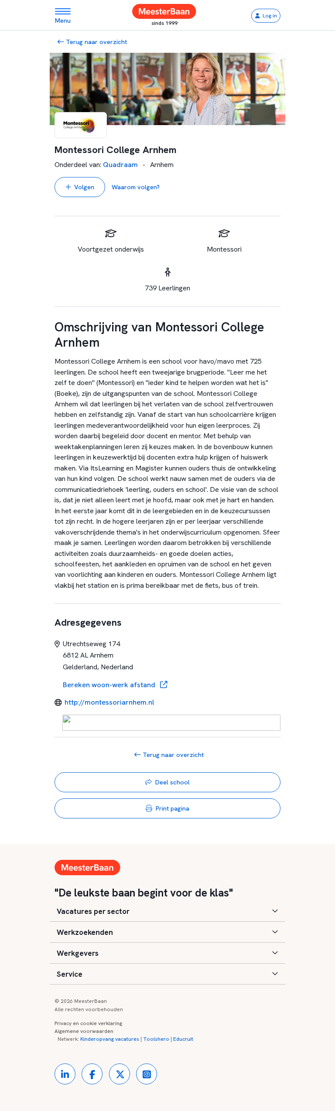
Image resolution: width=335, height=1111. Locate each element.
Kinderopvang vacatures (109, 1039)
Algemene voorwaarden (84, 1031)
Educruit (183, 1039)
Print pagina (172, 808)
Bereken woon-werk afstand (110, 684)
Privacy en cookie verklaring (88, 1023)
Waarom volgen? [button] (136, 187)
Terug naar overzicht (95, 41)
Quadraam (120, 164)
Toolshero (156, 1039)
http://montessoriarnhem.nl (109, 702)
